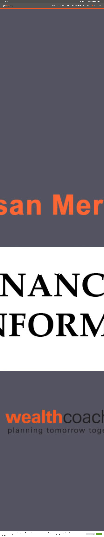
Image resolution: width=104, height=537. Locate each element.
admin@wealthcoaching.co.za (94, 1)
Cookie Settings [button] (90, 534)
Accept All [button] (99, 534)
